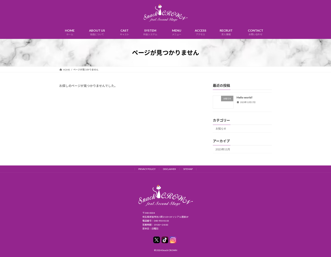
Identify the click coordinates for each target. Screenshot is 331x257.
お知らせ (220, 128)
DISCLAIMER (169, 169)
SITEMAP (188, 169)
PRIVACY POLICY (147, 169)
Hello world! (244, 97)
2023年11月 (222, 149)
